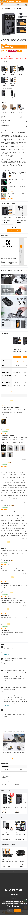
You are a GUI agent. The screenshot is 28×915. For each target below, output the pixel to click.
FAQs (22, 270)
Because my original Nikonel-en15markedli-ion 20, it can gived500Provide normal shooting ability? (15, 671)
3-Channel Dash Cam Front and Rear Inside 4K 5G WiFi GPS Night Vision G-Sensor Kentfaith (20, 834)
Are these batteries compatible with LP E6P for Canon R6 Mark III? (15, 648)
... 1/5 (14, 639)
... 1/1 (14, 758)
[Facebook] (6, 890)
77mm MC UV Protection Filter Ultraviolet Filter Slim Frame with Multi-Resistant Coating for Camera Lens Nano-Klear (17, 194)
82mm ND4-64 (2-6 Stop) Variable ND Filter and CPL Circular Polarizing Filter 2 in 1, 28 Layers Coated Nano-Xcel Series (17, 187)
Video (26, 270)
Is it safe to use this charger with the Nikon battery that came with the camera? (14, 711)
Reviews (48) (16, 270)
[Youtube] (17, 890)
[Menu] (18, 4)
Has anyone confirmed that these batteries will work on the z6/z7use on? (15, 688)
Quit (10, 910)
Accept (17, 910)
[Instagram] (10, 890)
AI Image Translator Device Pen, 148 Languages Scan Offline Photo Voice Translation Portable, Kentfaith (7, 834)
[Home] (2, 4)
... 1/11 (14, 724)
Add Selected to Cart (14, 230)
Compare (9, 270)
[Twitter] (13, 890)
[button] (3, 290)
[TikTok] (20, 890)
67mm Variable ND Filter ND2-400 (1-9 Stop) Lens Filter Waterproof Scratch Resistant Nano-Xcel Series (16, 180)
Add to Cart (17, 356)
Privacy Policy (15, 906)
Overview (3, 270)
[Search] (22, 4)
